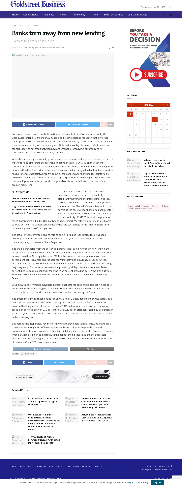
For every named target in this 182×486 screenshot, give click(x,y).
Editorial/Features (113, 14)
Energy (13, 466)
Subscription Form (56, 466)
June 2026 (148, 104)
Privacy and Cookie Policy (136, 482)
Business (49, 14)
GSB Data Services (137, 14)
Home (15, 14)
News (63, 14)
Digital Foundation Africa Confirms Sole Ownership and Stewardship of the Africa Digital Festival (32, 209)
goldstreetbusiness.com (36, 478)
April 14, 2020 (17, 47)
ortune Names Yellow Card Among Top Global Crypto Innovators (43, 401)
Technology (79, 14)
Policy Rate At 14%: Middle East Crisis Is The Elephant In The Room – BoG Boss (96, 417)
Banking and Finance (36, 25)
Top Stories (58, 47)
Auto (30, 466)
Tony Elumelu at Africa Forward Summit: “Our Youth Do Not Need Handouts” (44, 439)
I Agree (157, 482)
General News (30, 14)
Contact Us (97, 466)
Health (22, 466)
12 (154, 119)
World (94, 14)
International (40, 466)
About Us (86, 466)
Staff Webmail (73, 466)
